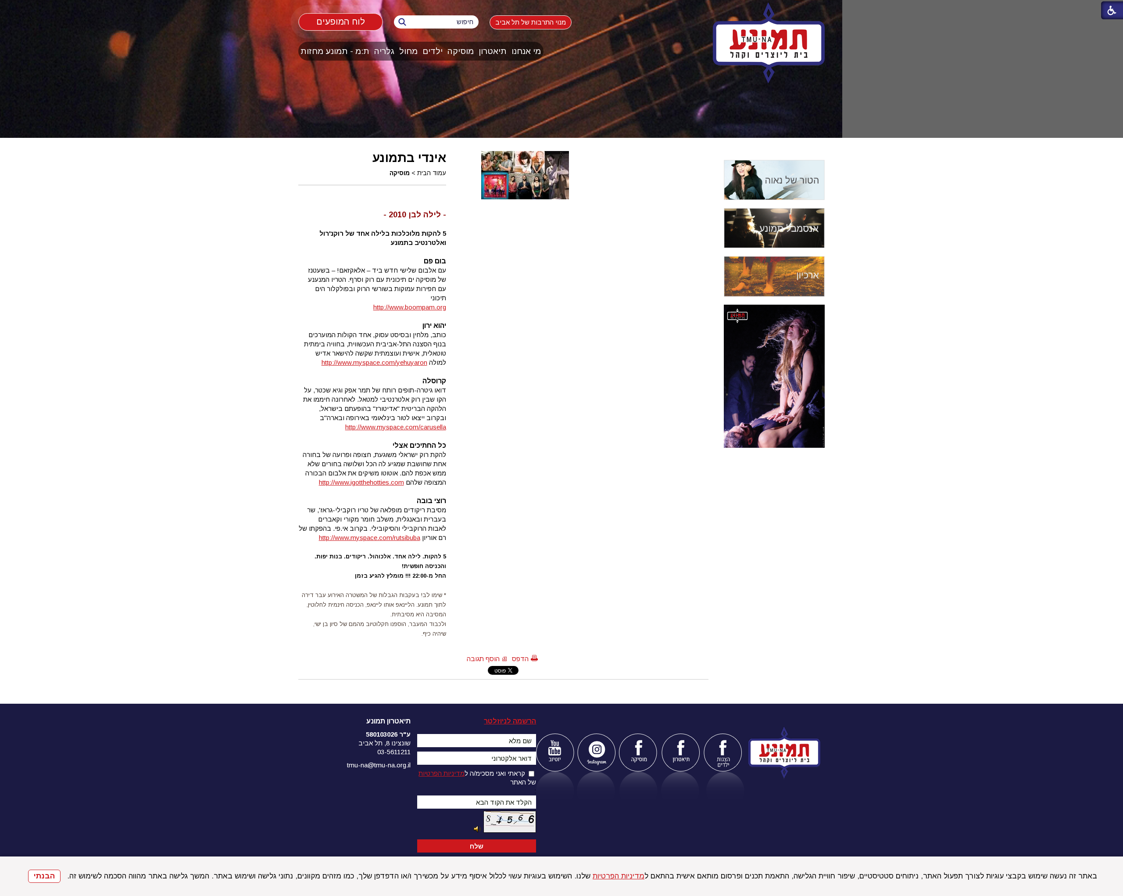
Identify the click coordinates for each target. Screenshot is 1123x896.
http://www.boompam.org (409, 307)
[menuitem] (526, 51)
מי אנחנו (526, 51)
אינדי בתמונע (409, 158)
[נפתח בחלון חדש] (554, 752)
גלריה (384, 51)
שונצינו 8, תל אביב (384, 743)
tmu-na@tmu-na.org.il (379, 765)
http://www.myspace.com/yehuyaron (374, 362)
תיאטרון (493, 51)
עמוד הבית (431, 172)
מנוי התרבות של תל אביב (530, 22)
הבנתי (44, 876)
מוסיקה (460, 51)
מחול (408, 51)
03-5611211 (394, 752)
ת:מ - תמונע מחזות (334, 51)
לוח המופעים (340, 21)
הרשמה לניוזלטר (510, 721)
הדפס (520, 658)
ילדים (432, 51)
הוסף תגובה (483, 658)
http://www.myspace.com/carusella (395, 427)
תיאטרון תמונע (388, 721)
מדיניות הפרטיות (618, 876)
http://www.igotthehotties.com (361, 482)
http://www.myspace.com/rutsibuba (369, 537)
